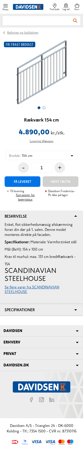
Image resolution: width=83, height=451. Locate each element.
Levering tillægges (41, 141)
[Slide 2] (44, 107)
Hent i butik (61, 181)
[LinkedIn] (51, 400)
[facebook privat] (31, 400)
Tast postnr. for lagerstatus (25, 197)
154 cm (20, 155)
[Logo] (28, 7)
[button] (5, 7)
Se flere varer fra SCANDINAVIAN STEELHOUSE (32, 289)
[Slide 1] (39, 107)
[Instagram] (41, 400)
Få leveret (22, 181)
